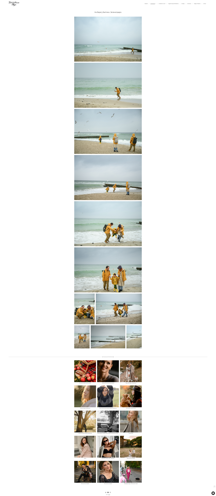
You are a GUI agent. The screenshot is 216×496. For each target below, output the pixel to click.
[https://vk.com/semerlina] (108, 492)
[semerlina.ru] (14, 3)
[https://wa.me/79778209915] (105, 492)
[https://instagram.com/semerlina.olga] (110, 492)
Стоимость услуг (162, 3)
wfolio (109, 494)
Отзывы (182, 3)
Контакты (189, 3)
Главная (146, 3)
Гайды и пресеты (197, 3)
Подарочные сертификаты (173, 3)
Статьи (204, 3)
